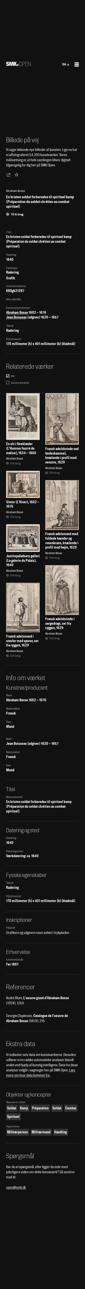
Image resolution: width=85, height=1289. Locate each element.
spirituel (13, 1117)
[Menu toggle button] (77, 64)
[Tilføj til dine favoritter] (17, 175)
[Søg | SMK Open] (18, 65)
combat (70, 1108)
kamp (24, 1108)
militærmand (41, 1132)
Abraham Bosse (17, 312)
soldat (11, 1108)
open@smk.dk (16, 1187)
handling (60, 1132)
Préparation (40, 1108)
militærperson (17, 1132)
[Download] (9, 175)
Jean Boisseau (16, 317)
